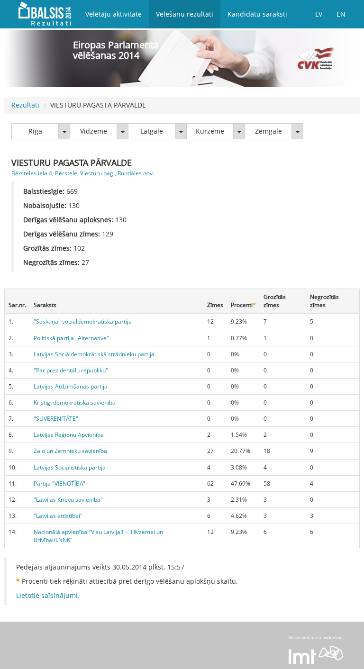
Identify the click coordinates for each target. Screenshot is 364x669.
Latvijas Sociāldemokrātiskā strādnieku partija (94, 354)
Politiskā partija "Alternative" (71, 338)
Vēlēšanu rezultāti (184, 13)
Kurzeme (210, 131)
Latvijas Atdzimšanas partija (71, 386)
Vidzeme (93, 131)
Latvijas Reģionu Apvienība (69, 435)
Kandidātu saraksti (257, 13)
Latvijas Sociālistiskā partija (70, 467)
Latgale (151, 131)
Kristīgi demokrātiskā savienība (75, 402)
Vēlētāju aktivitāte (113, 13)
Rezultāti (25, 104)
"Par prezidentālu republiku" (71, 370)
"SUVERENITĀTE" (56, 419)
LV (318, 13)
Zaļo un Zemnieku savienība (70, 451)
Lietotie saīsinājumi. (48, 595)
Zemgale (268, 131)
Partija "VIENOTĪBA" (59, 483)
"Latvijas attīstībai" (58, 516)
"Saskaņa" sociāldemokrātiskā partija (83, 321)
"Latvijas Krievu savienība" (68, 500)
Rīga (35, 131)
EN (341, 13)
